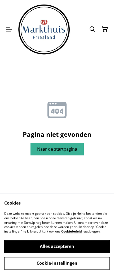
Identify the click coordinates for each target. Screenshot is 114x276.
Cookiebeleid (71, 231)
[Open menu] (9, 29)
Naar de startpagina (57, 149)
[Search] (92, 29)
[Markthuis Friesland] (44, 29)
